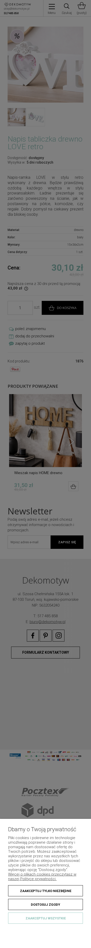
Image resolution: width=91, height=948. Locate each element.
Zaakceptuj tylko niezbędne (45, 891)
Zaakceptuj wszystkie (46, 918)
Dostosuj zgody (45, 904)
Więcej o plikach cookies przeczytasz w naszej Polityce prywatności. (42, 876)
